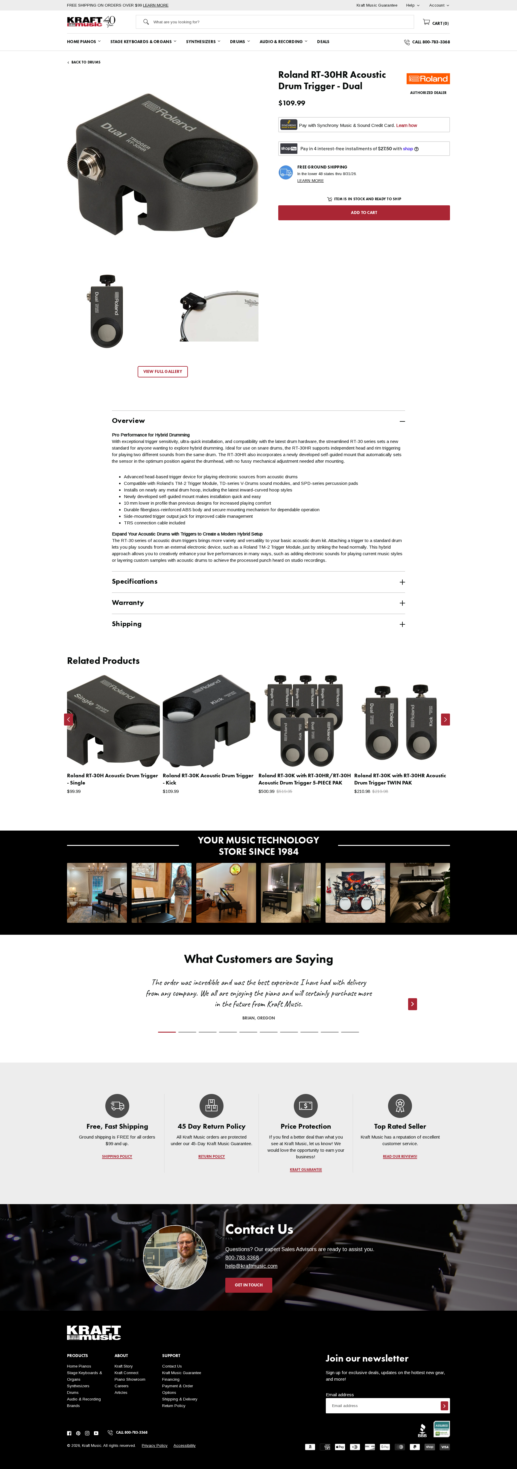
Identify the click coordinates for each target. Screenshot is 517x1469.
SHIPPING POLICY (117, 1157)
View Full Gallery (163, 372)
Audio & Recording (84, 1399)
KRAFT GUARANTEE (306, 1170)
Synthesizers (78, 1386)
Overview (128, 421)
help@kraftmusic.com (251, 1266)
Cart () (440, 24)
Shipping (127, 624)
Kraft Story (124, 1366)
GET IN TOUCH (249, 1285)
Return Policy (173, 1405)
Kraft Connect (126, 1373)
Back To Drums (86, 62)
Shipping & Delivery (179, 1399)
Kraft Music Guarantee (181, 1373)
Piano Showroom (130, 1379)
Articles (121, 1392)
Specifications (134, 581)
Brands (73, 1405)
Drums (73, 1392)
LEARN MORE (155, 5)
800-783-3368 (242, 1258)
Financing (171, 1379)
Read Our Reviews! (400, 1157)
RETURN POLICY (211, 1157)
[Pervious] (68, 720)
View (145, 757)
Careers (122, 1386)
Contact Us (172, 1366)
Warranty (128, 603)
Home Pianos (79, 1366)
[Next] (445, 720)
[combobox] (283, 21)
